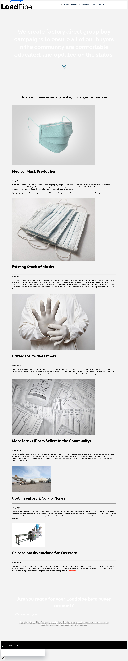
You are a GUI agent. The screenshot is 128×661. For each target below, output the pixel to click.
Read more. (72, 571)
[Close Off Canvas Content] (3, 658)
